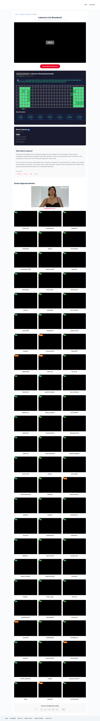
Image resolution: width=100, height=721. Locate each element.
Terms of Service (38, 718)
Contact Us (48, 718)
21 (57, 709)
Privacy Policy (28, 718)
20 (53, 709)
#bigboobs (19, 173)
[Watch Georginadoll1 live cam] (50, 196)
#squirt (35, 173)
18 (45, 709)
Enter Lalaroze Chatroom (50, 66)
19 (49, 709)
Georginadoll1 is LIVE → (50, 208)
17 (41, 709)
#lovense (26, 173)
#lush (31, 173)
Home (85, 4)
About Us (20, 718)
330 (63, 709)
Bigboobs (28, 14)
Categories (92, 4)
